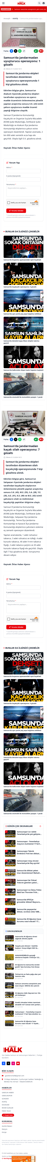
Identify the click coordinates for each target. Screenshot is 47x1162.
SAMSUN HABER (8, 1093)
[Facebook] (3, 1063)
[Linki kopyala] (24, 51)
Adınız (9, 167)
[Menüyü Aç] (3, 3)
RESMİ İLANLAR (7, 1108)
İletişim (4, 1129)
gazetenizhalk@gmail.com (14, 1076)
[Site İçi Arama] (39, 3)
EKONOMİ (5, 1105)
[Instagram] (13, 1063)
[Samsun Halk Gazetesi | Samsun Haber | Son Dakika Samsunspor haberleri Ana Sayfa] (21, 3)
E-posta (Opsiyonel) (13, 176)
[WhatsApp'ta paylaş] (20, 51)
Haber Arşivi (6, 1111)
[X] (8, 1063)
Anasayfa (7, 18)
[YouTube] (18, 1063)
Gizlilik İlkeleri (7, 1126)
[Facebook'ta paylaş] (11, 51)
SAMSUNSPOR (7, 1096)
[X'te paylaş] (15, 51)
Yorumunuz (11, 184)
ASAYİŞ (15, 18)
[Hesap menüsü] (44, 3)
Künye (4, 1132)
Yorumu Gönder (17, 211)
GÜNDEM (5, 1099)
